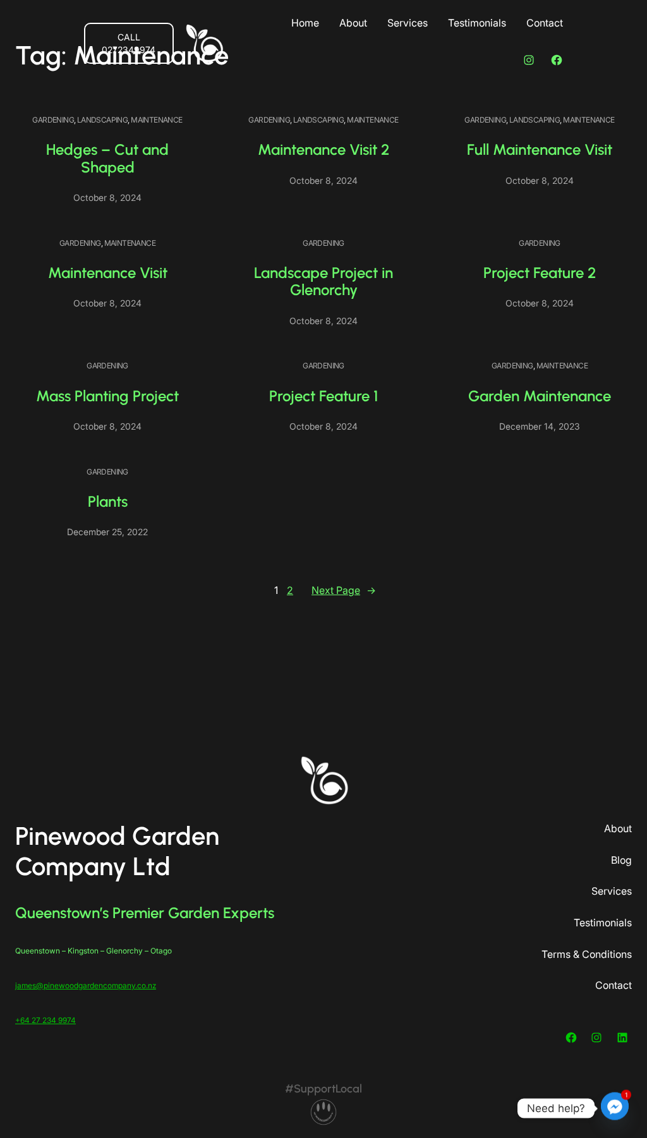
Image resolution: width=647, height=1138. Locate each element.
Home (305, 22)
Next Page (343, 590)
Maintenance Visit (107, 272)
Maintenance (156, 119)
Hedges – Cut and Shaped (107, 158)
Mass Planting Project (107, 396)
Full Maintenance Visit (539, 149)
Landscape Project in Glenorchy (323, 281)
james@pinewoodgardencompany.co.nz (85, 985)
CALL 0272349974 (128, 43)
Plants (108, 501)
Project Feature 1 (323, 396)
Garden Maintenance (539, 396)
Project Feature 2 (539, 272)
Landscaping (102, 119)
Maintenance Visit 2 (323, 149)
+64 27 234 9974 (45, 1020)
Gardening (53, 119)
